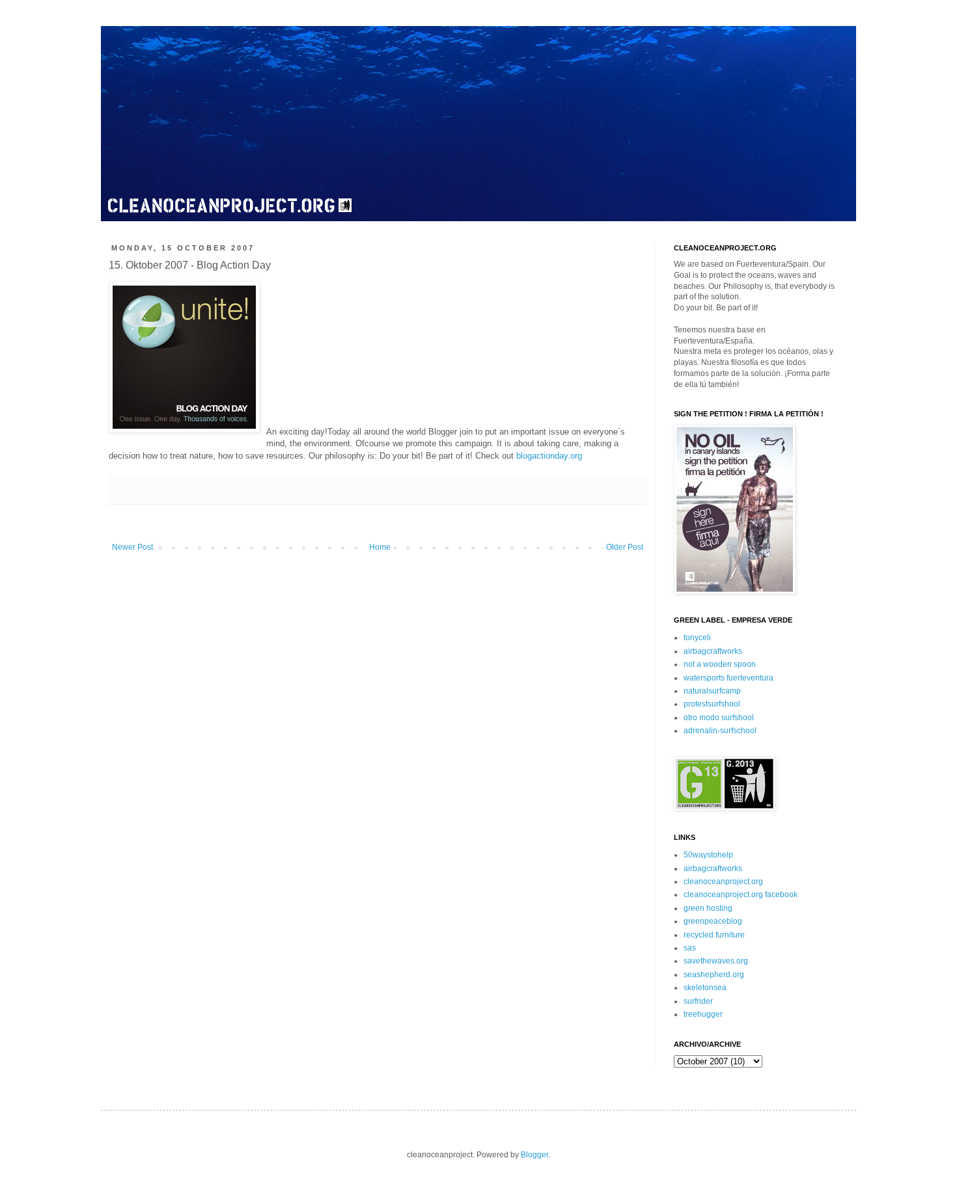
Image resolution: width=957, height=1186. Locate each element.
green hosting (708, 908)
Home (380, 547)
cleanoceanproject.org (723, 881)
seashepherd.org (714, 974)
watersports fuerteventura (728, 677)
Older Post (624, 547)
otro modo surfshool (719, 717)
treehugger (703, 1014)
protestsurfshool (712, 703)
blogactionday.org (549, 456)
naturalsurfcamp (712, 690)
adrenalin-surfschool (720, 730)
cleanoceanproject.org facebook (741, 894)
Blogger (534, 1154)
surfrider (698, 1001)
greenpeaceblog (713, 921)
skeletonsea (705, 987)
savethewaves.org (716, 960)
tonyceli (697, 637)
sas (690, 947)
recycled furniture (714, 934)
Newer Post (132, 547)
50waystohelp (708, 854)
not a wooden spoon (720, 664)
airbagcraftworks (713, 651)
